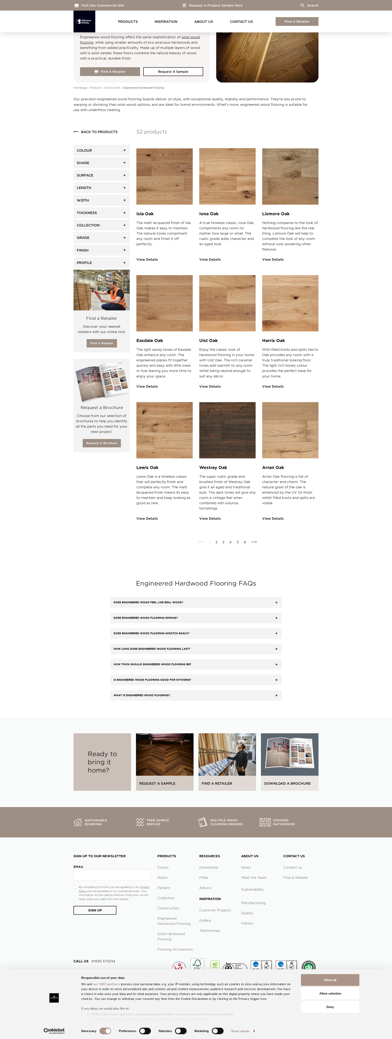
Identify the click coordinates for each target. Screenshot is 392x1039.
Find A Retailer (297, 21)
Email (79, 866)
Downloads (208, 867)
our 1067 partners (106, 984)
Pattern (163, 888)
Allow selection (330, 993)
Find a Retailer (101, 343)
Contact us (292, 867)
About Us (203, 21)
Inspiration (166, 21)
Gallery (205, 920)
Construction (112, 87)
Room (162, 877)
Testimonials (209, 930)
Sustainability (252, 889)
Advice (205, 888)
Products (128, 21)
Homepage (80, 87)
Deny (330, 1006)
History (247, 923)
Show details (240, 1031)
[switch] (145, 1031)
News (245, 867)
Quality (247, 913)
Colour (163, 867)
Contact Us (241, 21)
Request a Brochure (101, 443)
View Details (147, 259)
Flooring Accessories (175, 949)
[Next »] (253, 542)
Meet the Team (253, 877)
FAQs (203, 877)
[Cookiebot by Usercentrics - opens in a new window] (54, 1031)
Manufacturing (253, 903)
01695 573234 (94, 961)
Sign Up (95, 910)
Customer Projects (215, 910)
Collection (166, 898)
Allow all (330, 980)
